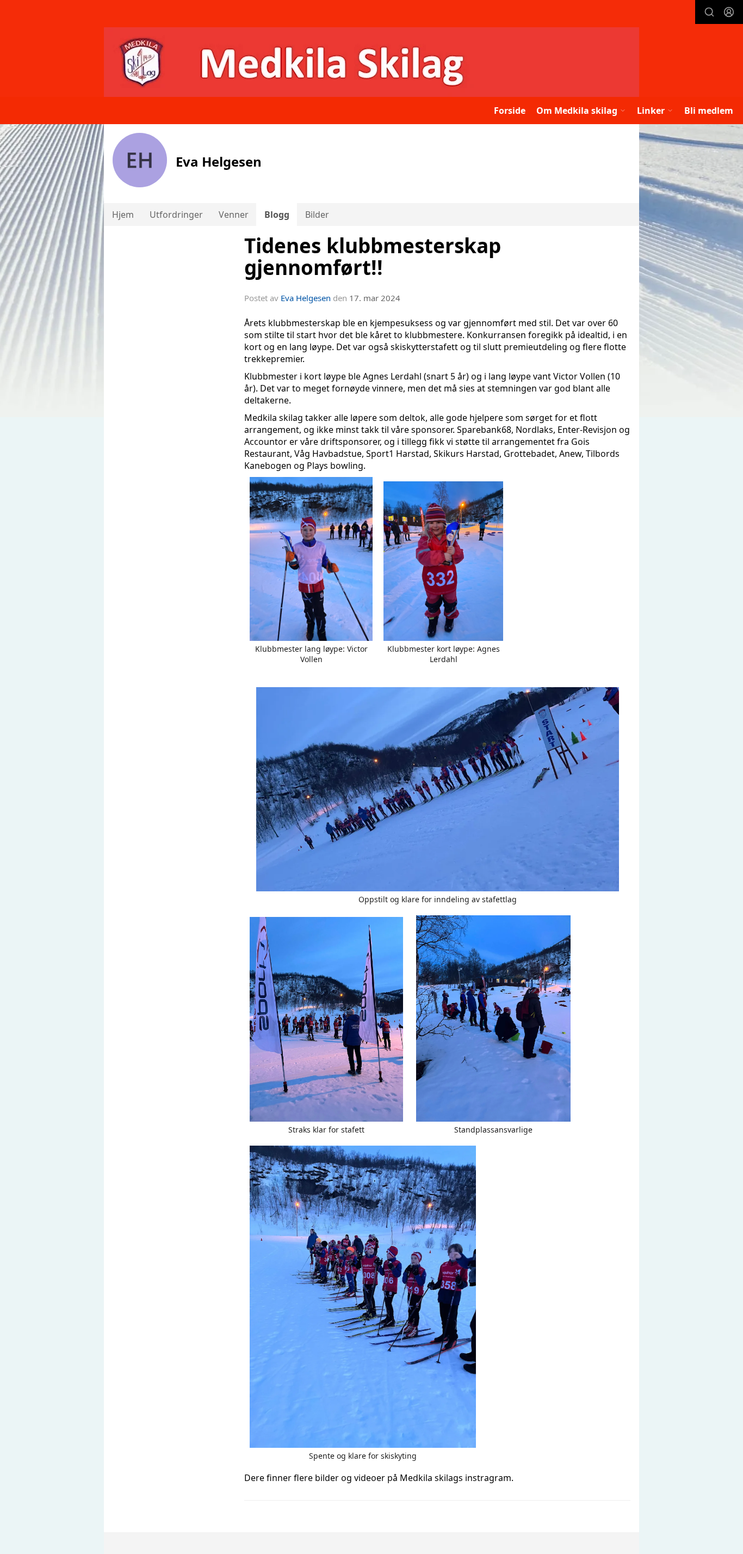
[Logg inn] (729, 12)
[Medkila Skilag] (371, 62)
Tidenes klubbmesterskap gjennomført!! (372, 257)
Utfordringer (176, 215)
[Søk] (709, 12)
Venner (234, 215)
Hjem (123, 215)
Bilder (317, 215)
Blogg (276, 215)
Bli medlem (708, 111)
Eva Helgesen (306, 297)
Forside (509, 111)
